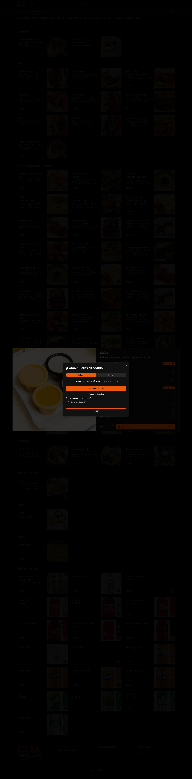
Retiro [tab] (110, 375)
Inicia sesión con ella (109, 381)
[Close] (126, 366)
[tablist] (96, 375)
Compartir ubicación (96, 388)
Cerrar (96, 411)
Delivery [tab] (81, 375)
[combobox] (97, 402)
